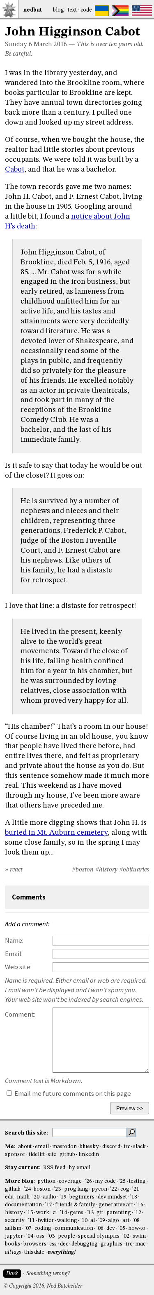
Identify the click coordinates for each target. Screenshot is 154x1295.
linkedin (88, 1154)
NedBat (32, 10)
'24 (27, 1189)
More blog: (20, 1181)
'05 (121, 1228)
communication (74, 1228)
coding (42, 1228)
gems (76, 1212)
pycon (99, 1189)
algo (113, 1220)
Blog (58, 10)
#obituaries (134, 869)
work (42, 1212)
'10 (83, 1220)
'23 (57, 1189)
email (42, 1146)
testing (137, 1181)
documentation (23, 1205)
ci (55, 1212)
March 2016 (50, 44)
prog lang (76, 1189)
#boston (83, 869)
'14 (63, 1212)
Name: (14, 940)
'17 (48, 1205)
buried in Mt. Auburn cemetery (56, 832)
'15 (29, 1212)
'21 (135, 1189)
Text (72, 10)
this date (34, 1252)
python (46, 1181)
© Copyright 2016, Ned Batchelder (42, 1286)
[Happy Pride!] (120, 10)
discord (111, 1146)
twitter (46, 1220)
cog (124, 1189)
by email (79, 1167)
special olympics (98, 1236)
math (23, 1197)
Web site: (18, 967)
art (125, 1220)
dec (64, 1244)
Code (86, 10)
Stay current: (23, 1167)
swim (139, 1236)
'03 (51, 1236)
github (67, 1154)
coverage (70, 1181)
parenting (118, 1212)
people (66, 1236)
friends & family (75, 1205)
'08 (136, 1220)
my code (105, 1181)
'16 (139, 1205)
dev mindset (112, 1197)
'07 (28, 1228)
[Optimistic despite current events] (142, 10)
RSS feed (54, 1167)
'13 (90, 1212)
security (15, 1220)
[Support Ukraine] (102, 10)
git (100, 1212)
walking (67, 1220)
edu (9, 1197)
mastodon (64, 1146)
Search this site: (27, 1133)
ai (92, 1220)
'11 (31, 1220)
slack (139, 1146)
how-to (136, 1228)
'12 (137, 1212)
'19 (63, 1197)
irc (127, 1146)
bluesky (89, 1146)
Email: (14, 953)
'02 (125, 1236)
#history (106, 869)
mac (140, 1244)
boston (42, 1189)
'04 (29, 1236)
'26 (88, 1181)
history (14, 1212)
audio (49, 1197)
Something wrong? (47, 1273)
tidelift (37, 1154)
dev (110, 1228)
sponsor (15, 1154)
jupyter (14, 1236)
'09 (101, 1220)
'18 (133, 1197)
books (12, 1244)
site (52, 1154)
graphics (111, 1244)
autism (13, 1228)
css (53, 1244)
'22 (113, 1189)
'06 (100, 1228)
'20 (35, 1197)
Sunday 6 (18, 44)
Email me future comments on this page (72, 1093)
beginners (81, 1197)
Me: (11, 1146)
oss (40, 1236)
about (25, 1146)
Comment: (20, 1014)
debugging (84, 1244)
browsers (34, 1244)
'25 (122, 1181)
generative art (116, 1205)
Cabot (14, 169)
